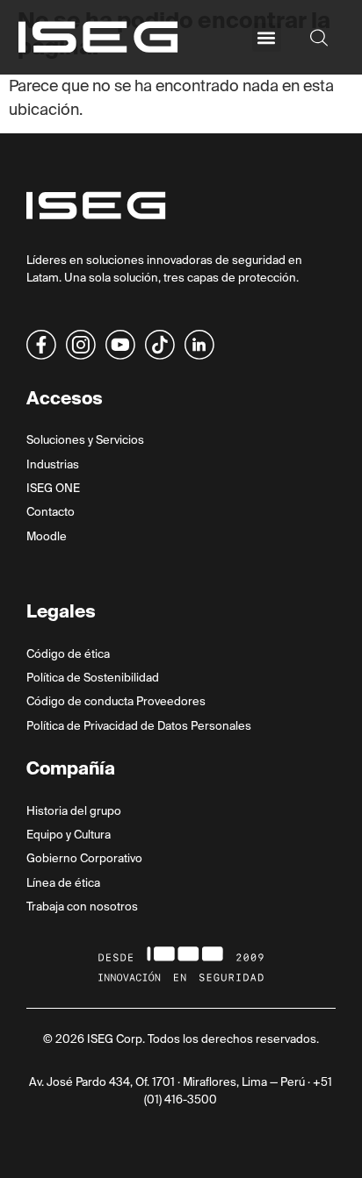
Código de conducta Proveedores (116, 701)
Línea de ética (63, 882)
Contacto (50, 511)
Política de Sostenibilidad (92, 677)
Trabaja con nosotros (82, 906)
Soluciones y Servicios (85, 439)
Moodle (46, 536)
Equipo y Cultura (68, 834)
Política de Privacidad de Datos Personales (138, 725)
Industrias (52, 464)
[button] (266, 37)
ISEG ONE (53, 488)
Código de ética (68, 653)
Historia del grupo (73, 810)
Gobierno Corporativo (84, 858)
